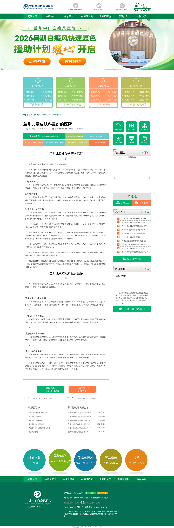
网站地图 (141, 479)
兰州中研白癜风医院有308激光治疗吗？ (135, 226)
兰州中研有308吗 (99, 142)
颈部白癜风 (95, 96)
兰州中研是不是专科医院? (75, 136)
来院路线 (141, 16)
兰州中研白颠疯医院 (136, 104)
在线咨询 (102, 493)
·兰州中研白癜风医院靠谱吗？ (86, 432)
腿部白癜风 (112, 92)
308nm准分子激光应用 (75, 10)
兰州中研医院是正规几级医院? (54, 142)
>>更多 (145, 152)
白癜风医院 (98, 10)
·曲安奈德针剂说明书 (35, 420)
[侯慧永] (132, 157)
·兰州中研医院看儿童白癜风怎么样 (86, 416)
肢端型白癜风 (129, 100)
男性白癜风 (62, 96)
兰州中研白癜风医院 (70, 104)
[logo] (43, 9)
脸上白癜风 (95, 92)
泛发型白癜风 (144, 100)
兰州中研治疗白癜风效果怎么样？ (133, 230)
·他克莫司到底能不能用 (36, 424)
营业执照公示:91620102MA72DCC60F (87, 527)
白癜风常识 (87, 16)
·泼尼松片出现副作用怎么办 (37, 413)
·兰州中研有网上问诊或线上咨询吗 (86, 428)
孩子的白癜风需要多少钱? (44, 136)
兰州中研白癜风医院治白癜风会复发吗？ (135, 219)
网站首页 (32, 16)
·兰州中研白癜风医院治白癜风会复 (86, 413)
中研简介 (50, 16)
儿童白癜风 (62, 100)
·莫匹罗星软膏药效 (34, 416)
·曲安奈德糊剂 (33, 432)
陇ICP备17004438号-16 (72, 503)
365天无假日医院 (122, 10)
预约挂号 (123, 16)
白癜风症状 (29, 92)
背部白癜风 (112, 100)
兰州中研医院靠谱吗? (97, 136)
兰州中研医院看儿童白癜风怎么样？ (134, 222)
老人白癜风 (78, 100)
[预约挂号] (114, 178)
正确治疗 (131, 142)
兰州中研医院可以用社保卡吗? (77, 142)
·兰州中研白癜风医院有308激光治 (86, 420)
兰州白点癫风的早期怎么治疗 (43, 399)
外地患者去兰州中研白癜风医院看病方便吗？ (135, 241)
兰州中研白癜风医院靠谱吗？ (132, 237)
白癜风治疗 (29, 100)
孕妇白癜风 (78, 92)
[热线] (142, 11)
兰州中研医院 (103, 104)
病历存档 (144, 142)
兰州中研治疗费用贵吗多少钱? (33, 142)
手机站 (80, 129)
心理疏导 (144, 129)
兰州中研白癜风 (38, 104)
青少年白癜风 (79, 96)
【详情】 (123, 303)
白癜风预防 (47, 96)
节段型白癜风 (129, 92)
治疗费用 (118, 142)
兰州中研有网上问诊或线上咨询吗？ (134, 233)
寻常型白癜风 (144, 96)
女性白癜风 (62, 92)
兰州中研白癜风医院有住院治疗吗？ (134, 248)
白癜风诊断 (29, 96)
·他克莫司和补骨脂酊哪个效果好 (39, 428)
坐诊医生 (68, 16)
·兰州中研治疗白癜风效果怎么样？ (86, 424)
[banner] (87, 45)
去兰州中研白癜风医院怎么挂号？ (133, 244)
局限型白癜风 (129, 96)
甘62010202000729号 (92, 503)
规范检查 (118, 129)
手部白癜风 (95, 100)
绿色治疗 (131, 129)
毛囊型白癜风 (144, 92)
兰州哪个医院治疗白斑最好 (86, 399)
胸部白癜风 (112, 96)
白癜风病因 (47, 92)
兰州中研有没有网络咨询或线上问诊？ (135, 252)
